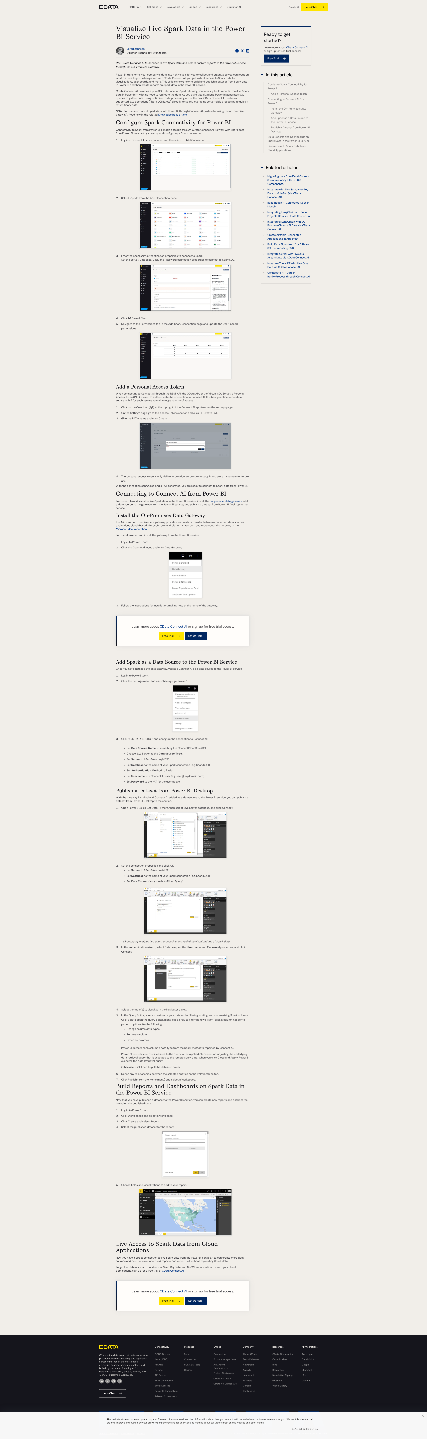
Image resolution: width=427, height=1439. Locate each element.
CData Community (282, 1354)
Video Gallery (279, 1385)
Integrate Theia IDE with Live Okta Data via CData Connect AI (287, 265)
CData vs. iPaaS (222, 1378)
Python (158, 1369)
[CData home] (111, 7)
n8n (304, 1375)
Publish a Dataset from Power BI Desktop (290, 129)
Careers (247, 1385)
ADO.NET (160, 1364)
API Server (160, 1375)
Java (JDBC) (161, 1359)
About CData (250, 1354)
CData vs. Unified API (225, 1383)
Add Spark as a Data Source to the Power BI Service (289, 120)
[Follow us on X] (242, 51)
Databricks (308, 1359)
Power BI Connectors (166, 1390)
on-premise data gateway (226, 501)
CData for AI (234, 7)
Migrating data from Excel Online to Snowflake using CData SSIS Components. (288, 180)
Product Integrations (225, 1359)
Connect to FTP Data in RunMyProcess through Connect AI (288, 274)
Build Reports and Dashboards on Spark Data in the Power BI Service (289, 139)
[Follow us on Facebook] (237, 51)
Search (292, 7)
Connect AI (190, 1359)
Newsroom (249, 1364)
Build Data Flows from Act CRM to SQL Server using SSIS (288, 246)
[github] (113, 1381)
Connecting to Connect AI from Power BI (286, 101)
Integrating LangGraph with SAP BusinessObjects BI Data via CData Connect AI (288, 225)
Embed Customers (224, 1373)
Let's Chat (311, 7)
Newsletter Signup (282, 1375)
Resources (278, 1369)
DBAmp (188, 1369)
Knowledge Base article (172, 114)
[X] (107, 1381)
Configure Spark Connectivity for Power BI (287, 86)
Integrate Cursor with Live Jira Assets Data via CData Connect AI (288, 255)
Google (305, 1364)
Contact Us (249, 1390)
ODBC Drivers (162, 1354)
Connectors (220, 1354)
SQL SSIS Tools (192, 1364)
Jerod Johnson (136, 49)
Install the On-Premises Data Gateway (288, 110)
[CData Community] (119, 1381)
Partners (247, 1380)
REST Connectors (164, 1380)
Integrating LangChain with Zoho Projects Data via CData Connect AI (289, 214)
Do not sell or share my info (305, 1429)
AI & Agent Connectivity (221, 1366)
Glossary (277, 1380)
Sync (186, 1354)
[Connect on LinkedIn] (247, 51)
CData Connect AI (173, 626)
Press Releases (251, 1359)
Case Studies (279, 1359)
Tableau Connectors (166, 1396)
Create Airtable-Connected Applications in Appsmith (284, 236)
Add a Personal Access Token (289, 94)
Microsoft (307, 1369)
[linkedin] (101, 1381)
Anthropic (307, 1354)
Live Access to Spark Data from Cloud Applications (287, 148)
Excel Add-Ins (162, 1385)
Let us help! (195, 636)
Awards (247, 1369)
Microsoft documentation (131, 529)
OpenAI (306, 1380)
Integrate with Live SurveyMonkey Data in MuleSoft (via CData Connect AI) (287, 193)
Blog (274, 1364)
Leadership (249, 1375)
